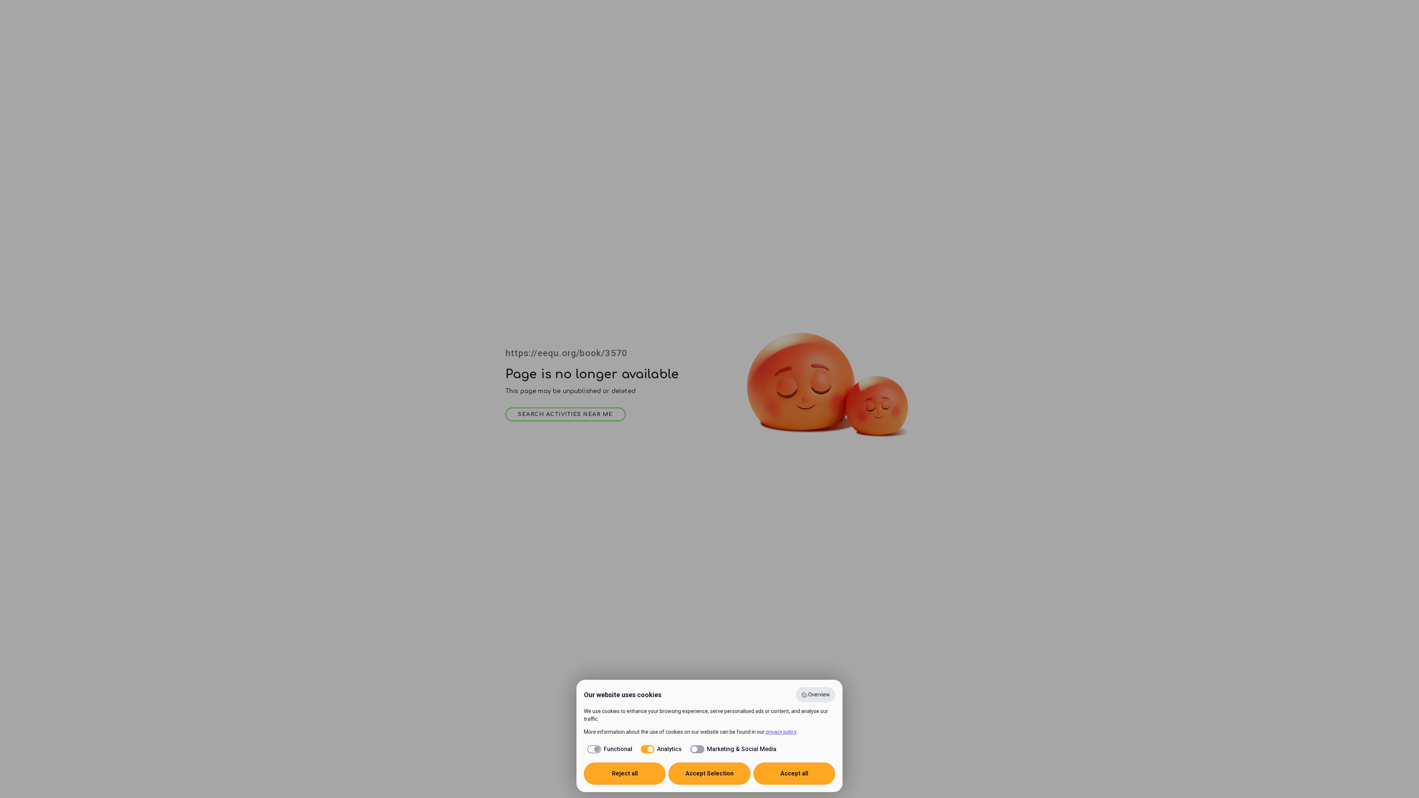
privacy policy (781, 732)
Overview (819, 695)
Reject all (625, 773)
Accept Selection (709, 773)
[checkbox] (608, 749)
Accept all (794, 773)
